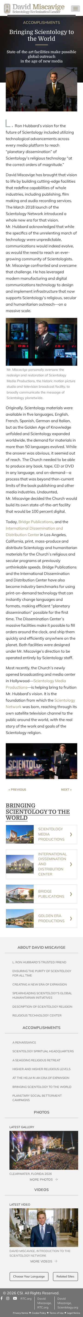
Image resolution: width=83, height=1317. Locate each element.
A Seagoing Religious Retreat (36, 1060)
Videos (41, 1189)
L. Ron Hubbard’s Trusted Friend (39, 962)
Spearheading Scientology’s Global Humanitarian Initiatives (42, 995)
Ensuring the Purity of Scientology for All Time (41, 973)
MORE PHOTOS (41, 1179)
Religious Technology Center (37, 1015)
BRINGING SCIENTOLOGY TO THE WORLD (38, 811)
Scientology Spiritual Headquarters (43, 1051)
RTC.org (26, 1298)
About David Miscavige (41, 947)
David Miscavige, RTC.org (44, 1303)
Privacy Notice (20, 1312)
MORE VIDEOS (41, 1261)
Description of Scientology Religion (42, 1006)
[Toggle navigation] (75, 8)
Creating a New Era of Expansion (39, 984)
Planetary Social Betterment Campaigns (37, 1098)
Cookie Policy (39, 1312)
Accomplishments (41, 1027)
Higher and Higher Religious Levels (41, 1069)
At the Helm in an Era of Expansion (40, 1078)
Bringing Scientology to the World (41, 1087)
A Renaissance (24, 1042)
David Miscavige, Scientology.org (67, 1303)
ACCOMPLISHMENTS (41, 22)
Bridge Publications (35, 521)
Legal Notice (73, 1312)
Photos (41, 1112)
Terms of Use (56, 1312)
